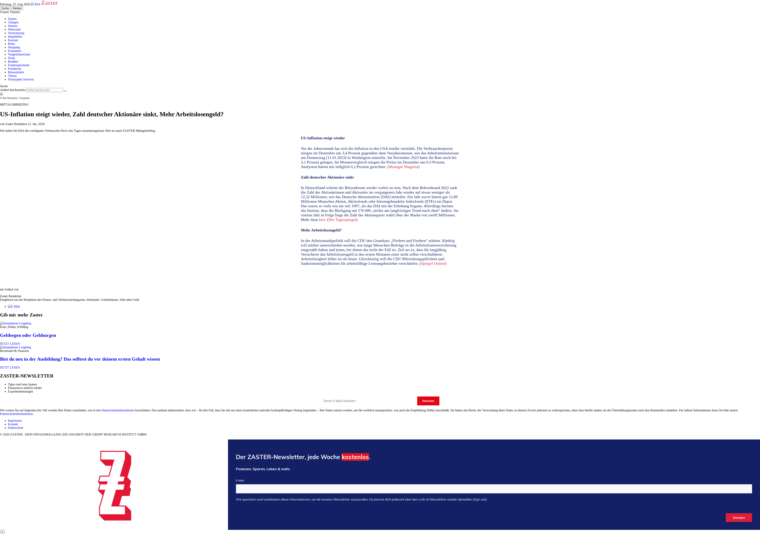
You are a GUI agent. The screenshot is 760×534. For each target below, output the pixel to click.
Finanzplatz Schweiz (21, 79)
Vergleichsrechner (19, 54)
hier (322, 219)
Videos (12, 75)
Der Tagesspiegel (342, 219)
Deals (11, 58)
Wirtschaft (14, 29)
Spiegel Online (433, 263)
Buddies (13, 61)
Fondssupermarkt (18, 65)
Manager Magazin (403, 166)
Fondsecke (14, 68)
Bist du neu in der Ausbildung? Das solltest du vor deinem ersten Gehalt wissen (80, 359)
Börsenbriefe (16, 72)
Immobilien (15, 36)
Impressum (15, 420)
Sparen (12, 18)
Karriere (13, 40)
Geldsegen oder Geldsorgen (28, 335)
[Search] (65, 91)
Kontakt (13, 424)
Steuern (12, 26)
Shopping (14, 47)
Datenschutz (15, 427)
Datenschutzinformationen (118, 410)
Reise (11, 43)
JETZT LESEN (10, 343)
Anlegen (13, 22)
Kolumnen (14, 51)
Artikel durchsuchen (12, 90)
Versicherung (16, 33)
